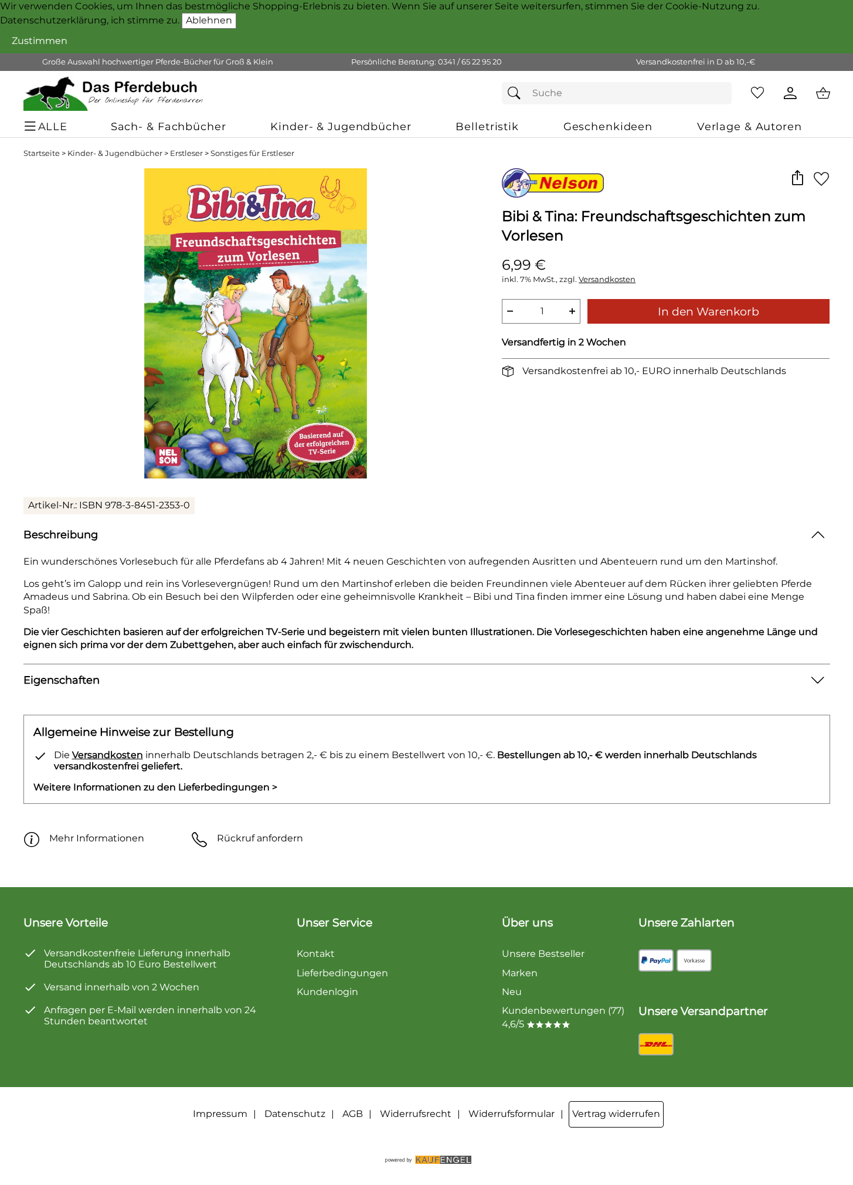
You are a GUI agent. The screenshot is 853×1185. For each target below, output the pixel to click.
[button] (797, 178)
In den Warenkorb (708, 311)
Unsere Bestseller (543, 953)
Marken (520, 973)
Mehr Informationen (96, 838)
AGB (352, 1113)
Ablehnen (209, 20)
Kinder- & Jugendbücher (114, 153)
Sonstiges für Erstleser (252, 153)
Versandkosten (607, 279)
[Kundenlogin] (790, 93)
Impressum (220, 1113)
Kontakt (316, 953)
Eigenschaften (61, 680)
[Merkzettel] (757, 93)
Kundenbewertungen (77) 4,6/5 (563, 1017)
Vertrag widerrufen (616, 1113)
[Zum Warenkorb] (823, 93)
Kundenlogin (327, 991)
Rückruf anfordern (260, 838)
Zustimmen (39, 40)
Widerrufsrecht (415, 1113)
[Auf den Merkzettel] (821, 178)
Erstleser (186, 153)
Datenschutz (294, 1113)
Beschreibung (60, 534)
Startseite (41, 153)
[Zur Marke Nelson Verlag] (553, 183)
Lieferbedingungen (342, 973)
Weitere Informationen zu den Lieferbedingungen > (155, 787)
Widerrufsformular (511, 1113)
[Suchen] (517, 93)
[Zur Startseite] (114, 93)
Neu (512, 991)
